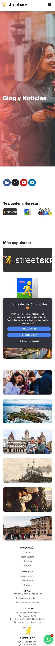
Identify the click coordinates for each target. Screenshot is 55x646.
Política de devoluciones (27, 602)
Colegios (27, 561)
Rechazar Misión (29, 335)
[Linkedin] (32, 182)
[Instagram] (15, 182)
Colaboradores (27, 580)
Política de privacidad (26, 598)
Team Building (27, 557)
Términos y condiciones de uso (27, 593)
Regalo (27, 565)
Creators (27, 585)
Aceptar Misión (29, 328)
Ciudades (27, 552)
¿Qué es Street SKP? (27, 642)
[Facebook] (7, 182)
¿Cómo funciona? (27, 644)
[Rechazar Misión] (49, 300)
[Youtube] (24, 182)
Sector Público (27, 576)
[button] (48, 639)
